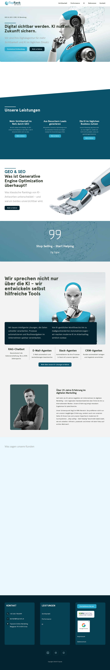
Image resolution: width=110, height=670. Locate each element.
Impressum (81, 636)
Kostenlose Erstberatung (16, 49)
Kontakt (102, 3)
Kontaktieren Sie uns (87, 606)
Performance (75, 3)
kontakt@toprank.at (17, 619)
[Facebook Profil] (63, 652)
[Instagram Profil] (55, 652)
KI (84, 3)
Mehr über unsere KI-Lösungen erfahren (55, 364)
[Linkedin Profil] (47, 652)
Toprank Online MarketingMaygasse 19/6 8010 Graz (19, 625)
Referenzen (92, 3)
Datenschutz (81, 642)
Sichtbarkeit (62, 3)
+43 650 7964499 (16, 614)
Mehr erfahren (37, 49)
